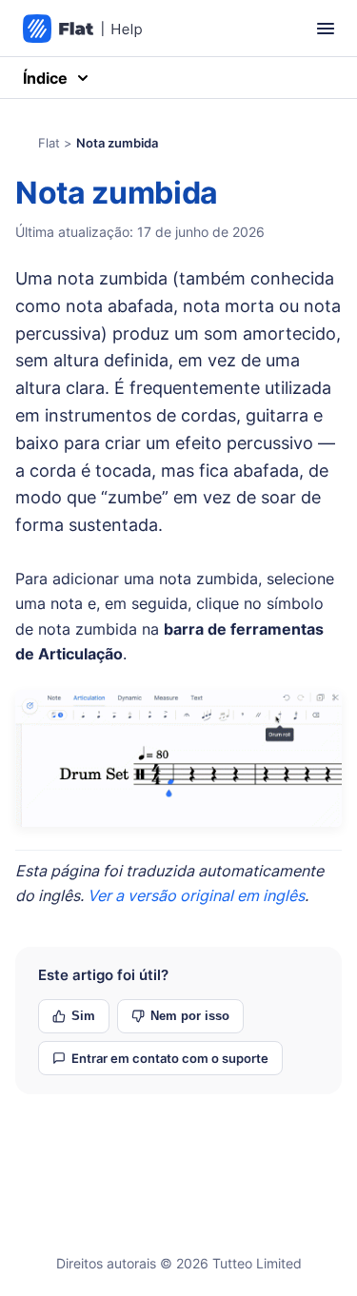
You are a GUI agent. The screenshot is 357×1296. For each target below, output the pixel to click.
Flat (49, 142)
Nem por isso (189, 1016)
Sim (83, 1016)
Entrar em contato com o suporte (169, 1058)
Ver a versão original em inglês (196, 895)
